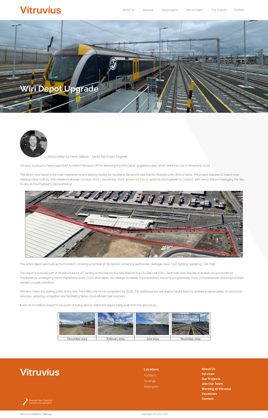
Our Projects (211, 379)
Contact (208, 398)
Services (208, 374)
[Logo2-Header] (40, 10)
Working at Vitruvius (216, 389)
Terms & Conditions (30, 414)
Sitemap (47, 414)
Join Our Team (212, 384)
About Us (208, 369)
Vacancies (209, 394)
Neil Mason (141, 179)
